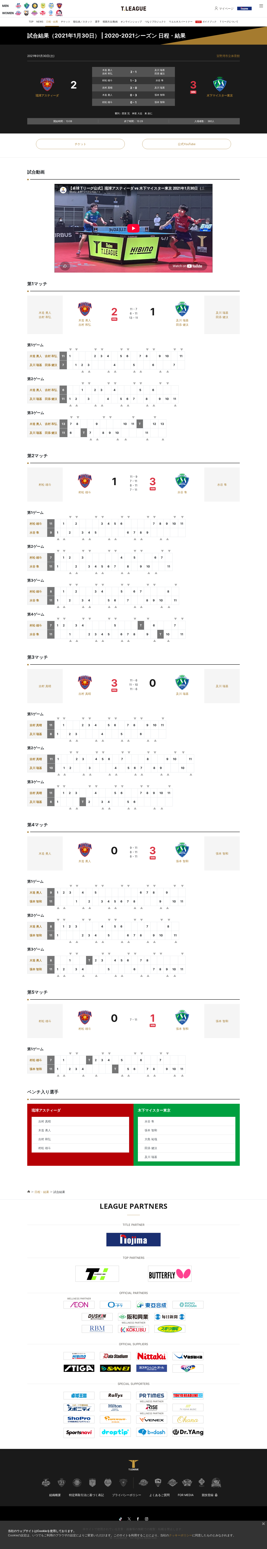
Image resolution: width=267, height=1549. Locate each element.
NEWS (39, 21)
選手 (97, 21)
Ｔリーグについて (228, 21)
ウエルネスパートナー (181, 21)
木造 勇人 (45, 312)
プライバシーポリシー (126, 1495)
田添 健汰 (182, 324)
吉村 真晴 (45, 686)
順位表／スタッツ (82, 21)
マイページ (226, 9)
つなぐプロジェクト (155, 21)
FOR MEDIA (186, 1495)
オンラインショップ (131, 21)
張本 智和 (182, 861)
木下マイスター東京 (220, 95)
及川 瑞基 (182, 320)
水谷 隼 (182, 492)
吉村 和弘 (45, 317)
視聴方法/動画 (110, 21)
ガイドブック (206, 21)
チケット (65, 21)
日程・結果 (52, 21)
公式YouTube (186, 144)
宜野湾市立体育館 (228, 56)
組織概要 (55, 1495)
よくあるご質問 (159, 1495)
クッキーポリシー (180, 1535)
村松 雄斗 (45, 484)
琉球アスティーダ (47, 95)
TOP (31, 21)
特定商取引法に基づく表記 (86, 1495)
